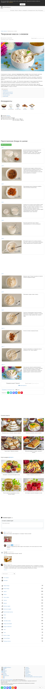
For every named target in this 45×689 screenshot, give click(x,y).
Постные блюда (23, 638)
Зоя (4, 532)
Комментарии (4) (23, 385)
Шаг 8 (3, 291)
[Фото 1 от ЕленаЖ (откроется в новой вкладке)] (8, 559)
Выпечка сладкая (23, 606)
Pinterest (4, 673)
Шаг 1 (3, 147)
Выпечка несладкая (23, 609)
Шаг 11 (3, 346)
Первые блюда (23, 585)
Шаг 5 (3, 220)
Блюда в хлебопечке (23, 626)
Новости (16, 10)
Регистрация (40, 10)
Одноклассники (6, 675)
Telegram (4, 668)
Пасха (23, 617)
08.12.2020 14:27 (17, 545)
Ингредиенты (25, 10)
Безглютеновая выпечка (23, 611)
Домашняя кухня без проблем (6, 679)
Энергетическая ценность (8, 92)
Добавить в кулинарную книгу (8, 389)
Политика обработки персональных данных (33, 676)
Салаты (23, 594)
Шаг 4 (3, 202)
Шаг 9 (3, 310)
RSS (4, 677)
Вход (37, 10)
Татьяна (5, 41)
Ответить (5, 535)
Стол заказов (6, 577)
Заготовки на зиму (23, 620)
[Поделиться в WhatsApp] (8, 393)
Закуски (23, 591)
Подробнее (11, 2)
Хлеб (23, 629)
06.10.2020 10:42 (9, 564)
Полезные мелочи (23, 641)
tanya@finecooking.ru (7, 667)
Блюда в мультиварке (23, 623)
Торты (23, 614)
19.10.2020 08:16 (10, 552)
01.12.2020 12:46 (9, 532)
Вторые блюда (23, 588)
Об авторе (12, 10)
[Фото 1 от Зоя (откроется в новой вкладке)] (8, 539)
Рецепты (20, 10)
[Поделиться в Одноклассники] (19, 393)
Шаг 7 (3, 273)
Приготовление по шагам (8, 93)
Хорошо (22, 4)
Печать (18, 389)
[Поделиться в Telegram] (11, 393)
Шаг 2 (3, 165)
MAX (4, 669)
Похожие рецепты (6, 94)
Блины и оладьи (23, 635)
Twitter (4, 672)
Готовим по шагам (7, 144)
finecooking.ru (7, 7)
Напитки (23, 600)
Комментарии (5, 96)
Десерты (5, 31)
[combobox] (7, 574)
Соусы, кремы (23, 597)
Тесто (23, 632)
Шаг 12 (3, 364)
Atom (4, 676)
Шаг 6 (3, 238)
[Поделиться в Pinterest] (22, 393)
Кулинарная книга (31, 10)
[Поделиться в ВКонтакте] (16, 393)
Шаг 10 (3, 328)
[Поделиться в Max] (13, 393)
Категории (6, 580)
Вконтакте (5, 674)
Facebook (5, 670)
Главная (2, 31)
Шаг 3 (3, 183)
